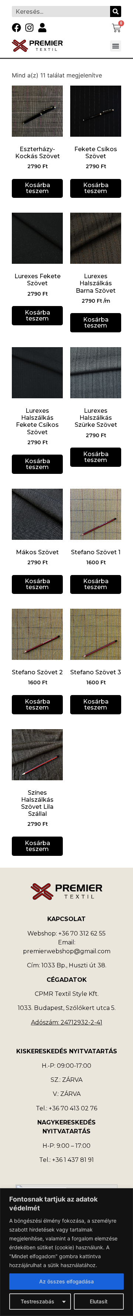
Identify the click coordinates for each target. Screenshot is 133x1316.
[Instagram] (29, 27)
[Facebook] (16, 27)
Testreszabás (37, 1301)
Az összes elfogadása (66, 1281)
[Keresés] (115, 11)
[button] (115, 45)
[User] (42, 27)
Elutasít (99, 1301)
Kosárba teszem (37, 188)
